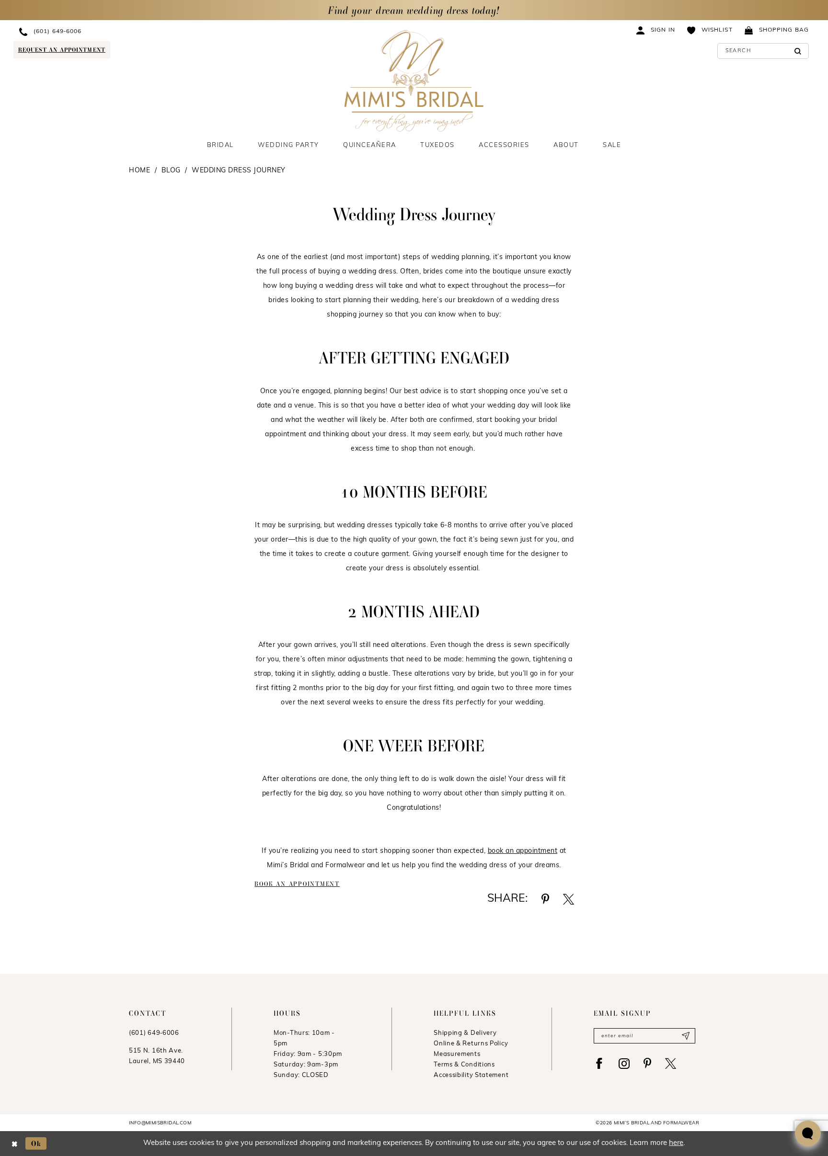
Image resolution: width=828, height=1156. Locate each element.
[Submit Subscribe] (685, 1035)
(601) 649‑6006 (154, 1033)
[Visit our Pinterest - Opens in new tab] (647, 1063)
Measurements (457, 1054)
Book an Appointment (297, 884)
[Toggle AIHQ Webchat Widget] (808, 1133)
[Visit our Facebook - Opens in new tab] (599, 1063)
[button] (656, 30)
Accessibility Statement (471, 1075)
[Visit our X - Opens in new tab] (670, 1063)
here (676, 1143)
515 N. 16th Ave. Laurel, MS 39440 (157, 1056)
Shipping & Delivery (465, 1033)
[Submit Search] (798, 51)
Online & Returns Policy (471, 1044)
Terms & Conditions (464, 1065)
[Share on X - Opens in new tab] (568, 899)
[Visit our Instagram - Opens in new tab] (624, 1063)
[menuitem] (99, 31)
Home (139, 170)
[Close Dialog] (14, 1143)
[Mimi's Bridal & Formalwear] (414, 81)
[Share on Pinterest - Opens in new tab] (545, 899)
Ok (36, 1143)
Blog (171, 170)
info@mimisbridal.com (160, 1123)
